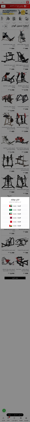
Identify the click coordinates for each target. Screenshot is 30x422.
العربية (19, 206)
